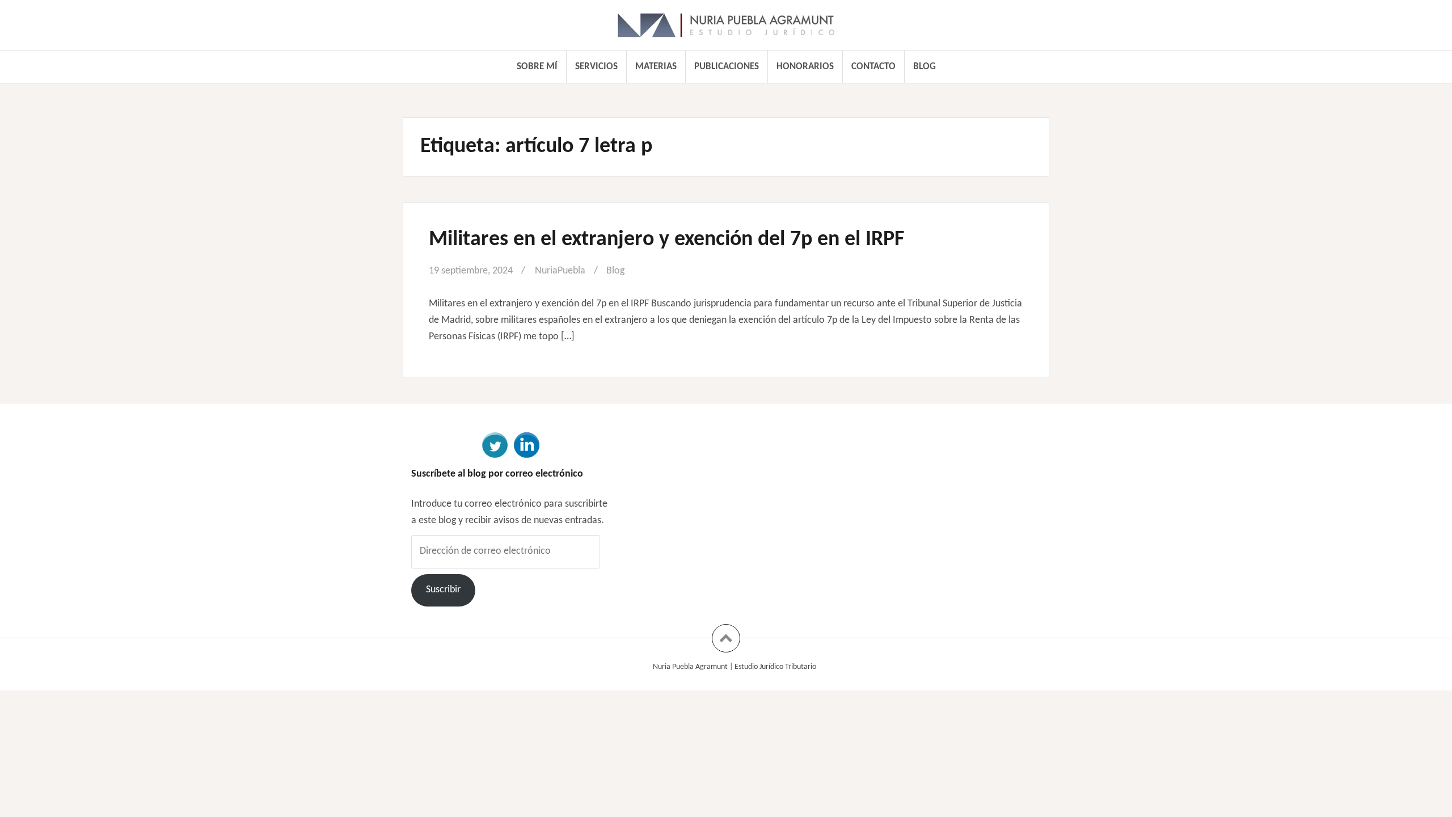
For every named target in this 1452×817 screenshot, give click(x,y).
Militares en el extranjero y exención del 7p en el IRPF (666, 240)
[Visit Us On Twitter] (494, 444)
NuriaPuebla (560, 271)
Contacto (873, 66)
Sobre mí (537, 66)
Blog (924, 66)
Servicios (596, 66)
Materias (656, 66)
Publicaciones (726, 66)
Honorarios (805, 66)
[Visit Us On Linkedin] (526, 444)
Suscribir (443, 589)
